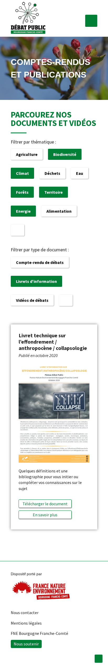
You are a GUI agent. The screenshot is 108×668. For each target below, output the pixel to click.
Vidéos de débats (32, 300)
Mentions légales (26, 623)
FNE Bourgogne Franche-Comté (39, 633)
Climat (22, 173)
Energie (23, 211)
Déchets (52, 173)
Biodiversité (64, 154)
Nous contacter (25, 612)
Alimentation (59, 211)
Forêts (22, 192)
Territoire (53, 192)
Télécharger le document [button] (45, 503)
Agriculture (26, 154)
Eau (79, 173)
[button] (91, 21)
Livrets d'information (36, 281)
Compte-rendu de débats (40, 262)
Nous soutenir (26, 643)
